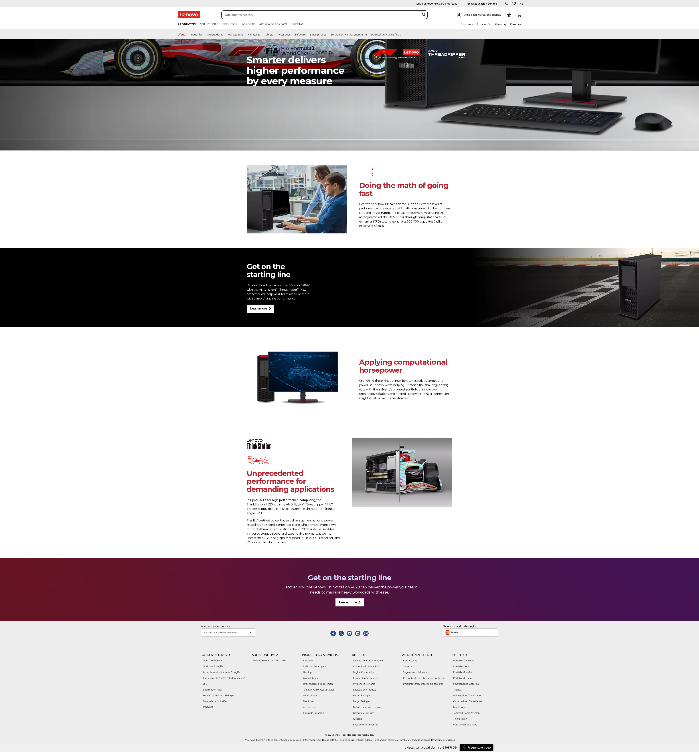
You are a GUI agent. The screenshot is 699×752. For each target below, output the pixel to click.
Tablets (457, 689)
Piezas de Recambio (313, 713)
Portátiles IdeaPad (463, 672)
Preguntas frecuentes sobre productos (424, 678)
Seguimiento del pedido (416, 672)
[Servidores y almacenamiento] (368, 34)
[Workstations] (245, 34)
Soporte (407, 666)
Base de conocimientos (365, 724)
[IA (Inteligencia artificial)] (402, 34)
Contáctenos (410, 660)
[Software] (307, 34)
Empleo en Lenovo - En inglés (219, 695)
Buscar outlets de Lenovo (367, 707)
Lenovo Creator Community (368, 660)
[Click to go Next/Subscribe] (250, 632)
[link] (521, 4)
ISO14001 (208, 707)
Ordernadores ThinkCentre (467, 701)
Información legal (212, 689)
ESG (205, 683)
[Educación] (492, 24)
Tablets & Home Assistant (467, 713)
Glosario (357, 718)
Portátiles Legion (462, 678)
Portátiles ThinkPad (463, 660)
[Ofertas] (188, 34)
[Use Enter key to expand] (503, 15)
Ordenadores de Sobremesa (318, 683)
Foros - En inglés (362, 695)
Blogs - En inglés (362, 701)
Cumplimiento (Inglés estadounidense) (224, 678)
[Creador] (523, 24)
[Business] (474, 24)
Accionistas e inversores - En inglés (221, 672)
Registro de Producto (364, 689)
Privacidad (249, 739)
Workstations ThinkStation (467, 695)
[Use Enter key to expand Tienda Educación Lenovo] (499, 3)
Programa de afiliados (443, 739)
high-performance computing (293, 500)
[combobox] (321, 15)
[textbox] (471, 632)
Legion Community (363, 672)
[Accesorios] (292, 34)
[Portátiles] (204, 34)
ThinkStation (460, 718)
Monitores (308, 701)
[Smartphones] (328, 34)
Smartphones (310, 695)
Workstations (310, 678)
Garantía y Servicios (363, 713)
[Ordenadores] (225, 34)
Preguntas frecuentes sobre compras (423, 683)
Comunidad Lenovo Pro (366, 666)
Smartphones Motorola (466, 683)
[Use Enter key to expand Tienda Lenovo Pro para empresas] (459, 3)
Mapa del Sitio (330, 739)
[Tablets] (275, 34)
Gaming (307, 672)
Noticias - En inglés (213, 666)
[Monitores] (261, 34)
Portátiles (308, 660)
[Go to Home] (189, 14)
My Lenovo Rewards (364, 683)
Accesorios (309, 707)
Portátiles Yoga (461, 666)
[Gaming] (507, 24)
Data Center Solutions (465, 724)
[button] (506, 3)
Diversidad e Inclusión (215, 701)
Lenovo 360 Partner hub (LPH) (269, 660)
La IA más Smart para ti (315, 666)
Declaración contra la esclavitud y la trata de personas (402, 739)
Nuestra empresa (212, 660)
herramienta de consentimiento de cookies (279, 739)
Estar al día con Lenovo (365, 678)
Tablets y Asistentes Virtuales (318, 689)
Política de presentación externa (356, 739)
